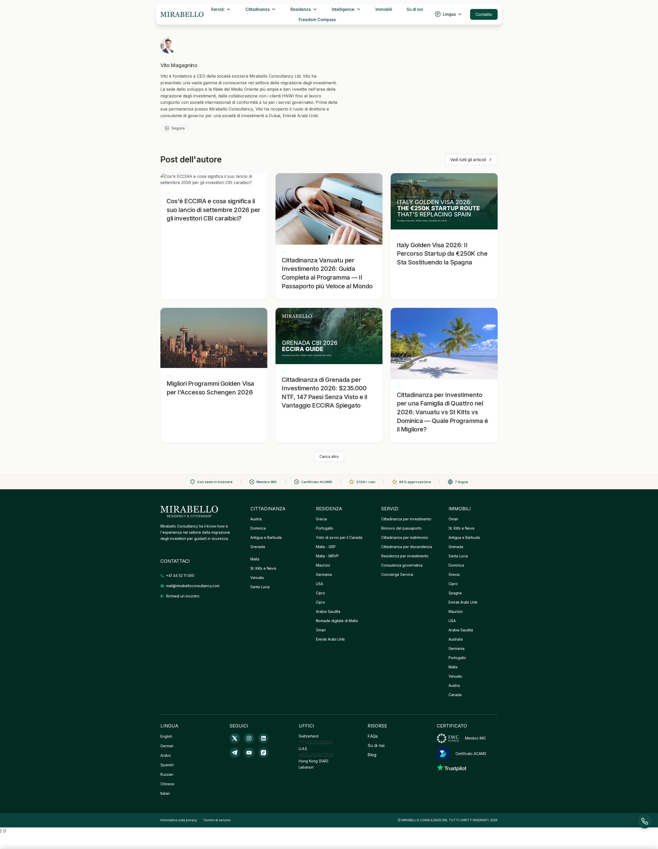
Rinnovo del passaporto (401, 528)
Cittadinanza (257, 9)
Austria (256, 519)
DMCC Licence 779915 (316, 754)
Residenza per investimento (404, 556)
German (166, 746)
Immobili (384, 9)
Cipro (320, 593)
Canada (455, 695)
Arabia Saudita (328, 611)
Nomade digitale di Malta (337, 621)
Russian (166, 774)
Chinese (167, 784)
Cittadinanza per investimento (406, 519)
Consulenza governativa (402, 565)
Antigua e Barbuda (266, 537)
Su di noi (415, 9)
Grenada (257, 547)
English (166, 736)
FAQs (373, 736)
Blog (372, 754)
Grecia (321, 519)
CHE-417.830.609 (319, 742)
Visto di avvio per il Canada (339, 537)
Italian (165, 793)
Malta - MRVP (327, 556)
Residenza (300, 9)
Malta (254, 559)
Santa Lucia (260, 587)
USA (319, 584)
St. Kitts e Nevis (263, 568)
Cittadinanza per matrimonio (404, 537)
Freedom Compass (317, 19)
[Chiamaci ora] (644, 821)
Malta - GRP (326, 547)
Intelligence (343, 9)
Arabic (165, 755)
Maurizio (323, 565)
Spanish (167, 765)
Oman (321, 630)
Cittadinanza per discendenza (406, 547)
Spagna (455, 593)
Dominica (258, 528)
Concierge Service (397, 574)
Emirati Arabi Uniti (330, 639)
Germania (324, 574)
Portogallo (324, 528)
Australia (456, 639)
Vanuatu (257, 577)
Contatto (484, 14)
